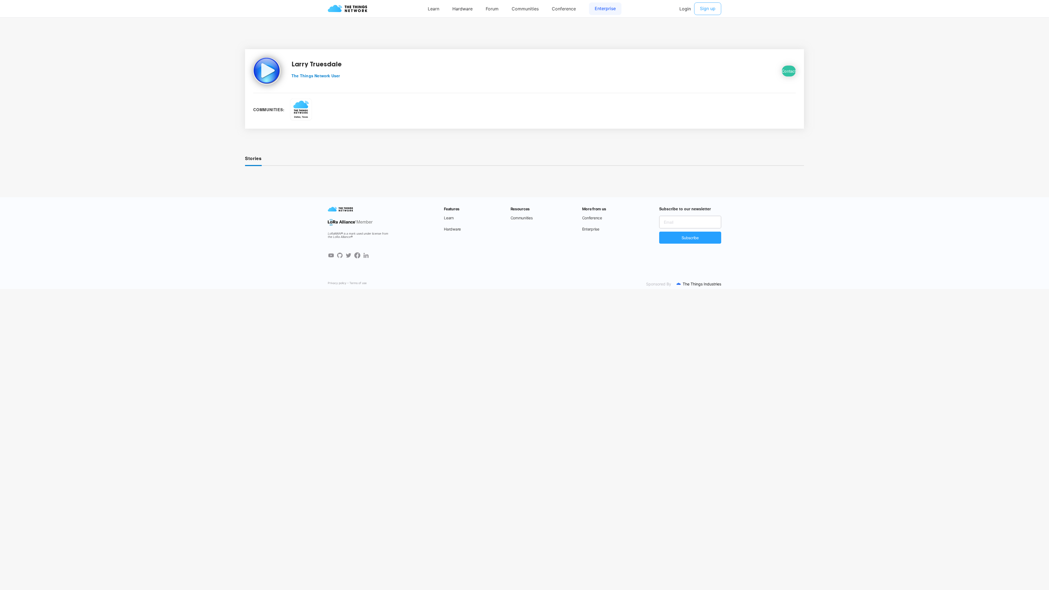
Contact (789, 71)
